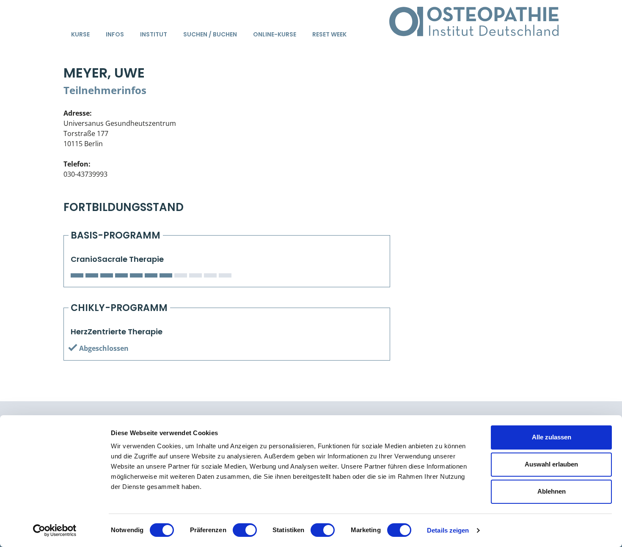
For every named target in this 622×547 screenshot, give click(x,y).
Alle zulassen (551, 437)
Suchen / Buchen (210, 34)
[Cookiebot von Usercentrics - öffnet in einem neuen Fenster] (55, 530)
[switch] (245, 530)
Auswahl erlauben (551, 464)
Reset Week (329, 34)
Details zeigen (448, 530)
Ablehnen (551, 491)
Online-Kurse (274, 34)
